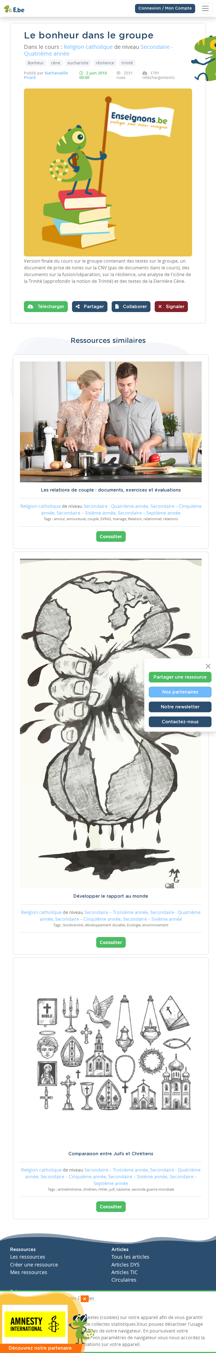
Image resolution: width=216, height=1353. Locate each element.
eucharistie (78, 62)
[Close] (208, 666)
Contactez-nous (180, 721)
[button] (131, 306)
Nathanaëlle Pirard (46, 75)
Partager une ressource (180, 677)
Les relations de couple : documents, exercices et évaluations (111, 490)
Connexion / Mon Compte (165, 8)
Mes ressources (28, 1272)
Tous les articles (130, 1257)
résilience (105, 62)
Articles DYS (125, 1264)
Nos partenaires (180, 692)
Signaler (174, 306)
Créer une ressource (34, 1264)
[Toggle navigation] (205, 8)
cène (55, 62)
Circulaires (123, 1280)
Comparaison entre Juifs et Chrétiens (110, 1154)
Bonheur (36, 62)
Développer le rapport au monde (110, 896)
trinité (127, 62)
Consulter (111, 536)
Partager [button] (93, 306)
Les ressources (27, 1257)
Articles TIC (124, 1272)
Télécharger (50, 306)
